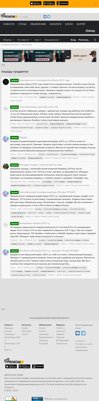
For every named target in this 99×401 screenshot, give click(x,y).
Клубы (25, 328)
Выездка (8, 328)
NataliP (13, 124)
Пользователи (51, 39)
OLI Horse (14, 97)
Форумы (7, 39)
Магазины (26, 331)
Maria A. (13, 154)
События (60, 337)
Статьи (22, 24)
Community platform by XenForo (49, 318)
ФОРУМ (81, 24)
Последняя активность (10, 45)
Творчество (61, 343)
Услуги (42, 328)
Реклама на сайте (84, 344)
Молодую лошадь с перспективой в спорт (36, 164)
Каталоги (55, 24)
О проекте (80, 341)
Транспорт (44, 334)
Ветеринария (62, 340)
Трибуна (60, 334)
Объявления (38, 24)
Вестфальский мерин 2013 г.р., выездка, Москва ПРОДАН (45, 250)
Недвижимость (46, 337)
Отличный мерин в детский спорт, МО (34, 106)
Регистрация (26, 45)
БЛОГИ (69, 24)
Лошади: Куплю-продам (69, 158)
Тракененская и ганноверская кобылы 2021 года (40, 80)
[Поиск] (95, 39)
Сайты (25, 334)
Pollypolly (14, 240)
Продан (19, 137)
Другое (7, 349)
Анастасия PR (15, 181)
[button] (13, 39)
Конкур (7, 331)
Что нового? (23, 39)
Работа (42, 331)
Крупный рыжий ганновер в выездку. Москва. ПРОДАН (43, 192)
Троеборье (9, 334)
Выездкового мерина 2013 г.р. (31, 223)
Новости (8, 24)
